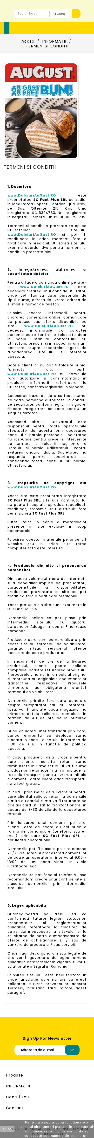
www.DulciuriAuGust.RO (31, 195)
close (7, 1129)
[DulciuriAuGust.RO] (41, 110)
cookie (76, 1136)
